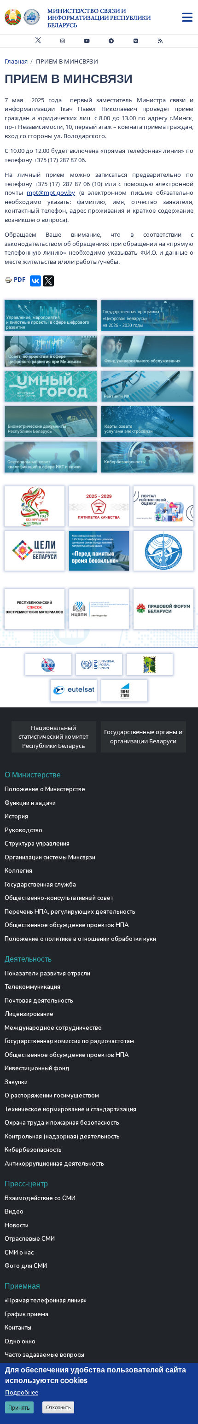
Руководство (23, 830)
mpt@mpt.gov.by (51, 192)
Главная (16, 61)
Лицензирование (29, 1014)
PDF (19, 279)
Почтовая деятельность (39, 1001)
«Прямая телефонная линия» (46, 1300)
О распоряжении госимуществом (52, 1095)
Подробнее (21, 1392)
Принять (19, 1407)
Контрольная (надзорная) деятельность (62, 1136)
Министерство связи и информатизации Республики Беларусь (99, 18)
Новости (17, 1225)
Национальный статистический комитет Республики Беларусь (53, 737)
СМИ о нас (19, 1253)
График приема (26, 1314)
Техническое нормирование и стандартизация (70, 1109)
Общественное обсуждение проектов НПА (67, 925)
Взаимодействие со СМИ (40, 1198)
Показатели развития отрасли (47, 973)
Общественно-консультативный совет (59, 898)
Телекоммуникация (32, 987)
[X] (48, 280)
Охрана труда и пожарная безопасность (62, 1123)
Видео (14, 1212)
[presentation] (8, 739)
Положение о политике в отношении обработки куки (80, 939)
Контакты (18, 1328)
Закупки (16, 1082)
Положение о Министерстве (45, 789)
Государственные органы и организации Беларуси (143, 736)
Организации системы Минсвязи (50, 857)
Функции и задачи (30, 803)
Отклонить (58, 1407)
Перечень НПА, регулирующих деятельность (70, 912)
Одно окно (20, 1341)
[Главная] (26, 17)
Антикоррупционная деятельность (54, 1164)
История (16, 816)
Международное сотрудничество (53, 1028)
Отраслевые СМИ (30, 1239)
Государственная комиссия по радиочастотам (69, 1041)
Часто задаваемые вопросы (44, 1355)
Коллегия (18, 871)
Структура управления (37, 844)
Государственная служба (40, 885)
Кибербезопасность (33, 1150)
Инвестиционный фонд (37, 1068)
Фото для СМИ (26, 1266)
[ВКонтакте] (35, 280)
